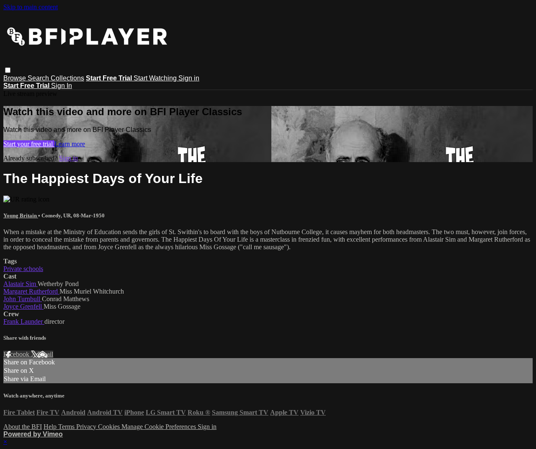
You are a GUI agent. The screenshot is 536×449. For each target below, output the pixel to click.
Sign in (188, 78)
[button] (7, 70)
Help (51, 426)
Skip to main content (30, 6)
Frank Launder (23, 321)
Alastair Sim (20, 283)
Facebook (17, 354)
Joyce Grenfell (23, 306)
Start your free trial (28, 143)
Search (39, 78)
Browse (15, 78)
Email (45, 354)
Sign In (61, 85)
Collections (67, 78)
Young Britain (20, 215)
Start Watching (156, 78)
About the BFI (22, 426)
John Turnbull (22, 298)
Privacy (87, 426)
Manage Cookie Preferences (159, 426)
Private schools (23, 268)
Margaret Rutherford (31, 291)
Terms (67, 426)
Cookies (109, 426)
